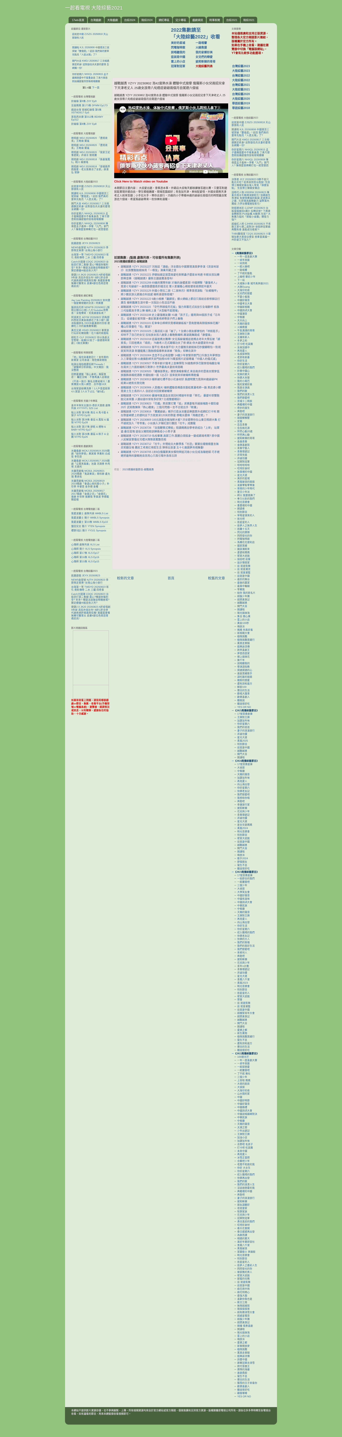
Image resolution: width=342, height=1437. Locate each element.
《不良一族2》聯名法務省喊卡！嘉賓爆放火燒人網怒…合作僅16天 (90, 383)
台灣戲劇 (95, 20)
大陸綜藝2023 (241, 70)
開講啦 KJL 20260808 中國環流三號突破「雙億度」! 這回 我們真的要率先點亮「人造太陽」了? (90, 196)
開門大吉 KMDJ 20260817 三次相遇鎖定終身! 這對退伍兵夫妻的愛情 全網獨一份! (90, 206)
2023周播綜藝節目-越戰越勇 (138, 469)
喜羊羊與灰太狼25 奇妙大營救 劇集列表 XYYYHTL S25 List (90, 407)
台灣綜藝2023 (241, 66)
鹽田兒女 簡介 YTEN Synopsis (88, 526)
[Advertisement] (143, 48)
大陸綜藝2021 (241, 89)
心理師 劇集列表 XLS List (85, 544)
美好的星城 (178, 42)
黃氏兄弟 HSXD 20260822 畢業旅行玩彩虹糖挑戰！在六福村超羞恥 (90, 331)
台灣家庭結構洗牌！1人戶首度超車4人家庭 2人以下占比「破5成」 (90, 390)
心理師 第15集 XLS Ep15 (85, 561)
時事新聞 (214, 20)
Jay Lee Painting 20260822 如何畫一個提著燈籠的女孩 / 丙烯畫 (90, 301)
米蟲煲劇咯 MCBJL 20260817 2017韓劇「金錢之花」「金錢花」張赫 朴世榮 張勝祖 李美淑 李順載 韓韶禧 (90, 495)
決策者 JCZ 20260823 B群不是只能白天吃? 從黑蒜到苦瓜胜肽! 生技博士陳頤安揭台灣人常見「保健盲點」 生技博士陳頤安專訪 (251, 183)
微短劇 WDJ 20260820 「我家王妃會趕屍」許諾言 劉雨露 (90, 153)
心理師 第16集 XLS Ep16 (85, 557)
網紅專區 (164, 20)
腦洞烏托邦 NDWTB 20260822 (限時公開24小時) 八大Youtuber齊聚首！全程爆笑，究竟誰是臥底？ (90, 310)
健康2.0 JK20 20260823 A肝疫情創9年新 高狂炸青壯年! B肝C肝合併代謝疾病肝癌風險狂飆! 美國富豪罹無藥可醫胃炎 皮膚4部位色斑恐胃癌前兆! (90, 280)
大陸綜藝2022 (241, 80)
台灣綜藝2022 (241, 75)
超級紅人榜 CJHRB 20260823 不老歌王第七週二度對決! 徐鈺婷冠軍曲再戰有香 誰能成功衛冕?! (251, 227)
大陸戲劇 (112, 20)
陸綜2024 (146, 20)
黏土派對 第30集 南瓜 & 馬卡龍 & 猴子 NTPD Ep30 (89, 414)
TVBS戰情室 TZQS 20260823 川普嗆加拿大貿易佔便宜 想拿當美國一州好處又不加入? (251, 236)
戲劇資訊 (197, 20)
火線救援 (201, 47)
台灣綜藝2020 (241, 94)
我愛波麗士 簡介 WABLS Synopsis (90, 517)
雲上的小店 (178, 61)
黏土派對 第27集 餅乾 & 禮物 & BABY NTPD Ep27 (88, 428)
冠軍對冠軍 (178, 66)
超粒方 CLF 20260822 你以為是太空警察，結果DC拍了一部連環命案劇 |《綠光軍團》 (90, 340)
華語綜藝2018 (241, 107)
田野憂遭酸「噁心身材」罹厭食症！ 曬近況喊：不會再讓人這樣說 (90, 375)
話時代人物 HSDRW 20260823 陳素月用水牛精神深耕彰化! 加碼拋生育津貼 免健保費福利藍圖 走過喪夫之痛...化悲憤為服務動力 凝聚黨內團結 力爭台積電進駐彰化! (251, 198)
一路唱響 (201, 42)
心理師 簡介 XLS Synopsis (86, 549)
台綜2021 (231, 20)
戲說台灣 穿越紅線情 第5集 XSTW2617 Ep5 (86, 111)
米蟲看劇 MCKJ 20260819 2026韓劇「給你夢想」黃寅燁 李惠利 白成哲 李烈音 (90, 453)
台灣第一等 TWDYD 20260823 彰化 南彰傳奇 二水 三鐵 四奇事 (90, 256)
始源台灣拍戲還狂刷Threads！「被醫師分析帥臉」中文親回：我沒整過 (90, 367)
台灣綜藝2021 (241, 84)
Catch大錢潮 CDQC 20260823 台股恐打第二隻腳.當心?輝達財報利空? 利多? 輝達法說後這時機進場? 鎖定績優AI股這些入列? (90, 266)
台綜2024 (129, 20)
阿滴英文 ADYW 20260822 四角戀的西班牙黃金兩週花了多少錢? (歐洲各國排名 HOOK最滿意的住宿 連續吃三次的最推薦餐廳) (90, 321)
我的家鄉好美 (204, 52)
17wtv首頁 (78, 20)
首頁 (171, 578)
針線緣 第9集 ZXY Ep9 (84, 101)
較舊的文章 (216, 578)
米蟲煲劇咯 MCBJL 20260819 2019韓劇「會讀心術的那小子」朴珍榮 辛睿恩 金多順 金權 (90, 484)
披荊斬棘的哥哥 (206, 61)
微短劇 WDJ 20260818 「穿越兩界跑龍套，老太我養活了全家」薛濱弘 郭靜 (90, 169)
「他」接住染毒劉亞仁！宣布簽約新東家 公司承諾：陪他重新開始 (90, 358)
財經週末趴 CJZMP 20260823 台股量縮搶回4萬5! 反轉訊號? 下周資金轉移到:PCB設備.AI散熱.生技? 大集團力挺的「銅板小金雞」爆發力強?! (251, 214)
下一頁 (95, 87)
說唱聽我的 (178, 52)
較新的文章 (125, 578)
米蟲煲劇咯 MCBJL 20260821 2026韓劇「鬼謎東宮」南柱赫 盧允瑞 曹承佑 (90, 474)
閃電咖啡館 (178, 47)
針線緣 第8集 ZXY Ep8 (84, 124)
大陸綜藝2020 (241, 98)
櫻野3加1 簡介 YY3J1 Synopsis (88, 530)
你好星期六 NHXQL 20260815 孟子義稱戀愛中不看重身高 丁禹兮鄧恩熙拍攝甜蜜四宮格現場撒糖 (90, 216)
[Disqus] (171, 521)
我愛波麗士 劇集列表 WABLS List (89, 513)
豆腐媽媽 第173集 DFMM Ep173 (89, 105)
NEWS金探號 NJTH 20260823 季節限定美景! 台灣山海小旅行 (89, 249)
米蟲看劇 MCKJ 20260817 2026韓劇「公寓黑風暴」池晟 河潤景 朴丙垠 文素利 (90, 463)
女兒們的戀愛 (204, 56)
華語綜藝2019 (241, 103)
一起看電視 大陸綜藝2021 (94, 8)
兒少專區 (180, 20)
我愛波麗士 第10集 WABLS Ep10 (89, 522)
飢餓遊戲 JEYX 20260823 (85, 243)
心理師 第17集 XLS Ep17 (85, 553)
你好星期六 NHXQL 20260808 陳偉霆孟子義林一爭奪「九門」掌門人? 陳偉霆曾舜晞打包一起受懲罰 (90, 226)
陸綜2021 (248, 20)
